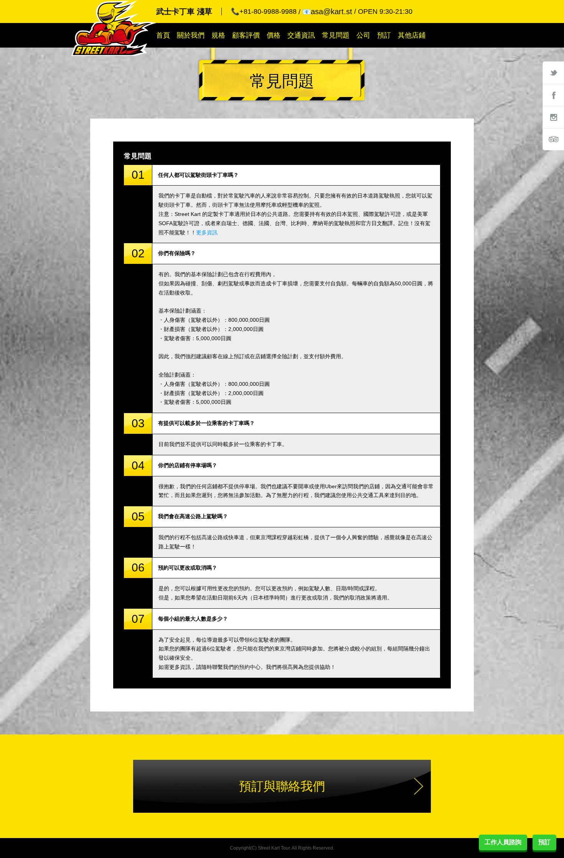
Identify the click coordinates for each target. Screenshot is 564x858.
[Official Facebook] (553, 95)
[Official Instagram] (553, 117)
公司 (363, 35)
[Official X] (553, 72)
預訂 (384, 35)
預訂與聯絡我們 (282, 786)
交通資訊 (301, 35)
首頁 (163, 35)
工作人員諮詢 (503, 842)
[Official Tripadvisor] (553, 139)
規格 (218, 35)
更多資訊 (207, 232)
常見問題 (336, 35)
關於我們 (190, 35)
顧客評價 (246, 35)
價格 (273, 35)
